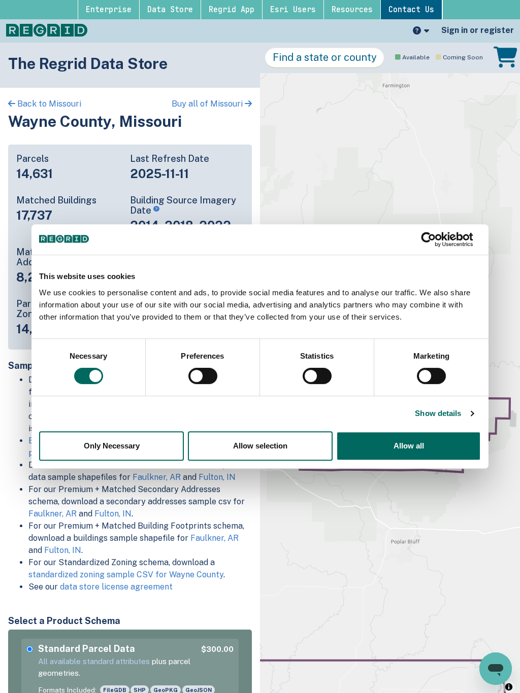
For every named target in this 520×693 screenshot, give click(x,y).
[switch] (202, 376)
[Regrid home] (46, 29)
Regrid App (231, 10)
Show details (438, 413)
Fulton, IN (217, 477)
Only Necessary (112, 445)
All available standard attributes (94, 661)
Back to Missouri (48, 104)
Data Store (170, 10)
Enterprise (109, 10)
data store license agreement (116, 587)
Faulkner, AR (157, 477)
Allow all (409, 445)
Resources (352, 10)
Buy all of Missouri (208, 104)
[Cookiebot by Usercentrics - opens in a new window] (436, 239)
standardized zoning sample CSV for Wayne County (125, 574)
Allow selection (260, 445)
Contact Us (411, 10)
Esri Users (293, 10)
